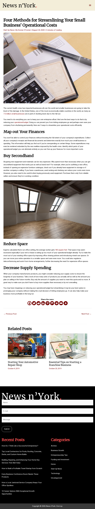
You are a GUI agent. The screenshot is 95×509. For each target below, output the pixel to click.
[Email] (61, 303)
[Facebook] (29, 303)
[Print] (57, 303)
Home (53, 464)
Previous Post (10, 314)
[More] (66, 303)
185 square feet (61, 250)
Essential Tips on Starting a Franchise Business (65, 363)
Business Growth (57, 450)
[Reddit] (38, 303)
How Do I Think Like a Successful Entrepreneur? (20, 446)
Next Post (86, 314)
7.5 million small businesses (14, 114)
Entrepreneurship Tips (59, 455)
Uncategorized (56, 478)
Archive (54, 446)
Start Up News (8, 30)
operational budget (21, 122)
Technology (55, 473)
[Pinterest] (48, 303)
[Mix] (52, 303)
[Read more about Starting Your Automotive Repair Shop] (27, 346)
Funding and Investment (60, 460)
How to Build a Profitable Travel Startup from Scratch (22, 468)
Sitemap (59, 506)
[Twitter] (34, 303)
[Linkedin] (43, 303)
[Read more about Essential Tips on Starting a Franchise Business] (68, 346)
